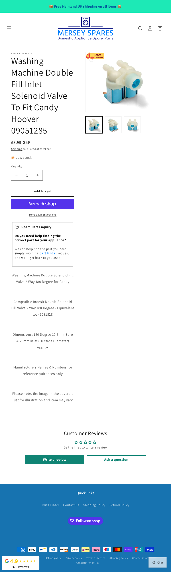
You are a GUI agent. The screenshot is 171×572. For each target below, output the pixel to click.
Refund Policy (119, 505)
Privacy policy (74, 558)
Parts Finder (50, 505)
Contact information (144, 558)
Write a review (54, 459)
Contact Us (71, 505)
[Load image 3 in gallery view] (132, 124)
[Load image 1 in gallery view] (94, 124)
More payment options (43, 214)
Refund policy (53, 558)
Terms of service (95, 558)
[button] (9, 28)
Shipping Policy (94, 505)
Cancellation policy (87, 562)
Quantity (16, 166)
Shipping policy (119, 558)
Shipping (16, 148)
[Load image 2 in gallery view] (113, 124)
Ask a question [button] (116, 459)
